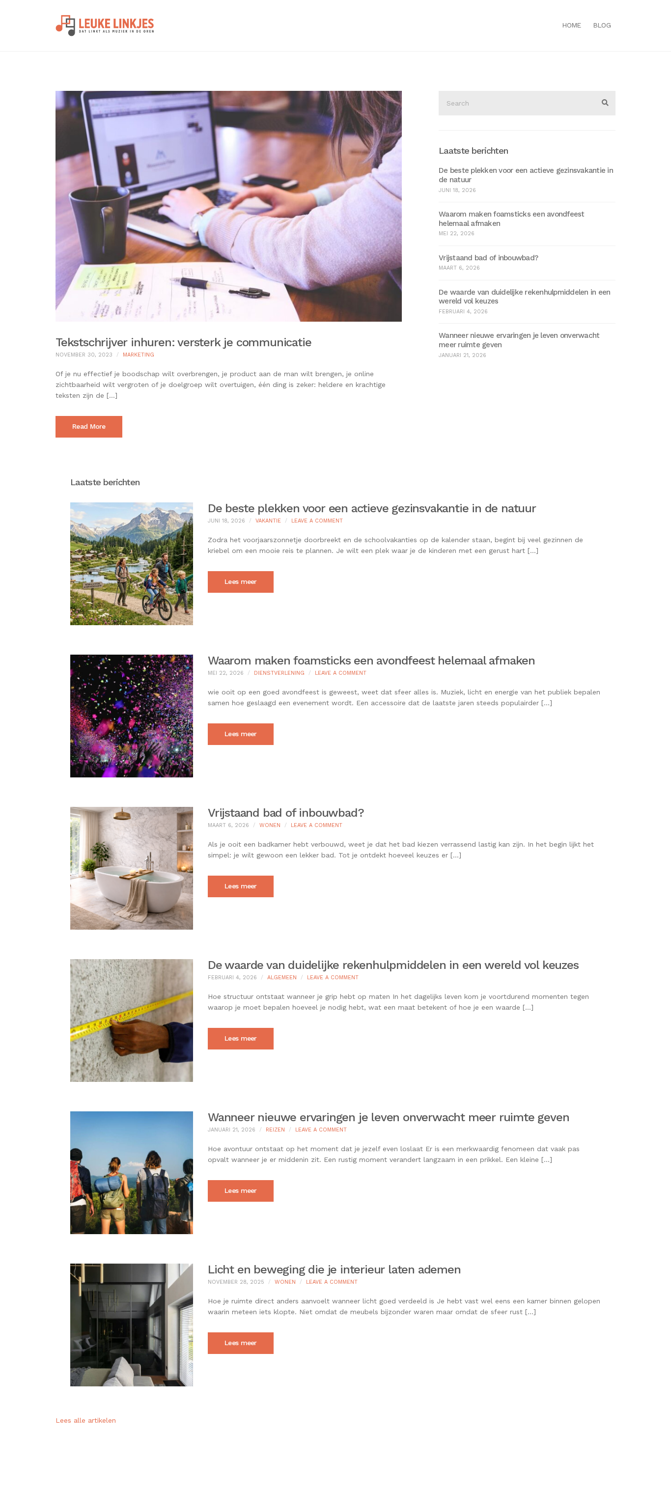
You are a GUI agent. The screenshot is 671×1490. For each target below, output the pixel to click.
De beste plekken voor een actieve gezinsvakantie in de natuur (372, 508)
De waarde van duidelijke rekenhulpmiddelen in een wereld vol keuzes (393, 965)
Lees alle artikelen (86, 1420)
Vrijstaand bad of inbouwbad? (488, 257)
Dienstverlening (279, 673)
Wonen (269, 825)
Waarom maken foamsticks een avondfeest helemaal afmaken (371, 660)
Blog (602, 25)
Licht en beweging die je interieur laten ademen (334, 1269)
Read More (89, 426)
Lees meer (240, 581)
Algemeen (282, 977)
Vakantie (268, 521)
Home (571, 25)
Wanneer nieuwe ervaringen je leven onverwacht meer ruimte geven (388, 1117)
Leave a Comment (317, 521)
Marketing (138, 355)
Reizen (275, 1130)
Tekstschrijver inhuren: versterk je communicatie (183, 342)
